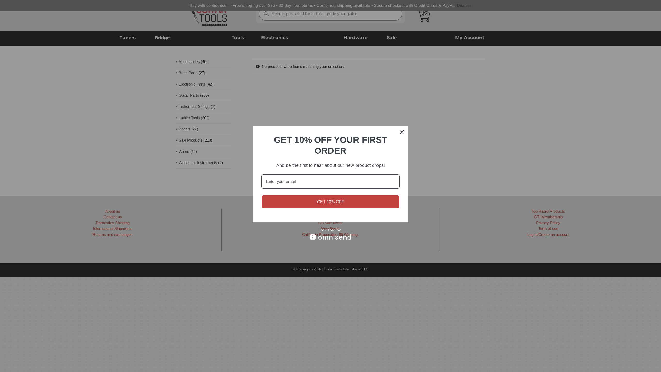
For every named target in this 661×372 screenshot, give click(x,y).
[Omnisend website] (330, 234)
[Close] (402, 132)
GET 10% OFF (330, 202)
